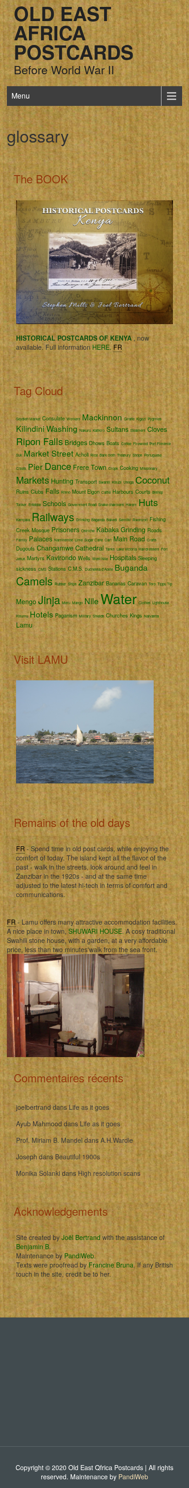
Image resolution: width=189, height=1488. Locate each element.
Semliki (125, 519)
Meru (66, 602)
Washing (62, 428)
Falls (52, 491)
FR (117, 347)
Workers (73, 418)
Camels (34, 581)
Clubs (37, 491)
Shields (98, 615)
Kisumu (22, 615)
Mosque (41, 530)
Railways (53, 516)
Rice (94, 454)
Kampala (23, 519)
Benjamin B (32, 1246)
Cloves (157, 429)
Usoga (128, 482)
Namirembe (63, 539)
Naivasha (151, 615)
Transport (86, 481)
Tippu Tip (164, 583)
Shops (137, 454)
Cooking (129, 467)
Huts (148, 502)
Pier (35, 466)
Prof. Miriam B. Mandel (49, 1140)
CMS (42, 569)
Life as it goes (89, 1107)
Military (85, 615)
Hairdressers (149, 548)
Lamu (24, 624)
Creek (23, 530)
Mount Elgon (86, 491)
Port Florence (160, 443)
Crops (113, 468)
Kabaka (107, 529)
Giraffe (129, 418)
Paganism (66, 615)
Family (21, 539)
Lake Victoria (127, 548)
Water (118, 598)
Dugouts (25, 548)
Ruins (22, 491)
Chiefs (21, 468)
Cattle (106, 492)
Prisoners (65, 529)
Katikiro (99, 430)
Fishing (158, 519)
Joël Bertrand (80, 1237)
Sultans (117, 429)
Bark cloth (107, 454)
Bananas (116, 583)
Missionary (148, 468)
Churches (117, 615)
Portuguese (152, 454)
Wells (84, 558)
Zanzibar (91, 582)
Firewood (140, 443)
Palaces (40, 538)
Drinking (82, 519)
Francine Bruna (111, 1264)
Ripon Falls (39, 441)
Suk (19, 454)
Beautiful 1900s (77, 1156)
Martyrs (35, 558)
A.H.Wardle (116, 1140)
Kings (136, 615)
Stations (57, 568)
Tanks (110, 548)
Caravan (137, 583)
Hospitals (123, 557)
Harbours (122, 491)
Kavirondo (61, 557)
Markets (32, 479)
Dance (57, 466)
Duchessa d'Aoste (99, 569)
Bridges (76, 442)
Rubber (60, 583)
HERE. (101, 347)
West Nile (100, 558)
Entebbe (34, 504)
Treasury (124, 454)
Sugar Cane (93, 539)
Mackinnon (102, 417)
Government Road (82, 504)
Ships (72, 583)
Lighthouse (160, 602)
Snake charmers (111, 504)
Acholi (82, 454)
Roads (154, 530)
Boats (112, 442)
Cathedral (89, 547)
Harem (131, 504)
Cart (108, 539)
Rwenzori (140, 519)
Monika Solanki (38, 1173)
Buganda (131, 567)
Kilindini (30, 428)
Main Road (129, 538)
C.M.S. (75, 568)
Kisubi (117, 482)
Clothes (144, 602)
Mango (77, 602)
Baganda (98, 519)
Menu (20, 95)
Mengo (26, 601)
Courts (142, 491)
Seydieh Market (28, 418)
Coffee (126, 443)
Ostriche (87, 530)
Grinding (133, 529)
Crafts (151, 539)
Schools (54, 503)
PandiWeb (79, 1255)
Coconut (152, 479)
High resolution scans (109, 1173)
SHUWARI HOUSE (95, 931)
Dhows (97, 442)
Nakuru (85, 430)
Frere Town (89, 467)
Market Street (48, 453)
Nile (91, 600)
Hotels (41, 614)
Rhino (65, 492)
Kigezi (141, 418)
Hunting (62, 480)
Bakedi (111, 519)
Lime (79, 539)
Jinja (49, 599)
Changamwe (55, 547)
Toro (152, 583)
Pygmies (154, 418)
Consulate (53, 418)
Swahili (104, 482)
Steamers (137, 430)
